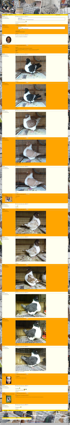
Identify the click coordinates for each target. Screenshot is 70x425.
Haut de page (5, 410)
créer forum (26, 421)
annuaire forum (36, 421)
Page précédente (58, 14)
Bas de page (5, 14)
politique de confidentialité (41, 421)
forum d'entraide (31, 421)
